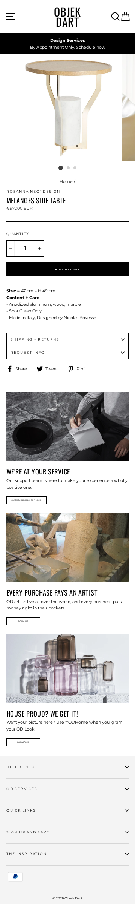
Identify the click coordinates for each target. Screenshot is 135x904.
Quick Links (21, 810)
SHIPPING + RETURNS (35, 339)
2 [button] (68, 168)
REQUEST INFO (27, 352)
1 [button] (60, 168)
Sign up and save (27, 832)
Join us (23, 621)
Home (66, 181)
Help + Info (20, 767)
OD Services (21, 789)
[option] (67, 44)
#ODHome (23, 742)
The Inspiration (26, 854)
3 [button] (75, 168)
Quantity (17, 234)
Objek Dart (67, 16)
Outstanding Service (26, 500)
